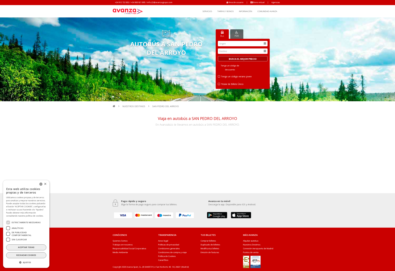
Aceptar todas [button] (26, 247)
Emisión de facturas (210, 252)
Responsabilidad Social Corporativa (129, 248)
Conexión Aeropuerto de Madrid (258, 248)
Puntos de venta (250, 252)
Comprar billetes (208, 241)
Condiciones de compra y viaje (172, 252)
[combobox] (243, 43)
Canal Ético (163, 260)
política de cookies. (35, 215)
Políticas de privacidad (168, 245)
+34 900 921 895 (138, 2)
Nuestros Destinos (251, 245)
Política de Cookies (167, 256)
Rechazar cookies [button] (26, 255)
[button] (26, 262)
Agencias (275, 2)
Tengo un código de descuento (230, 67)
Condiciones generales (169, 248)
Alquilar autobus (250, 241)
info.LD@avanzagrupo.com (159, 2)
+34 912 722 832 (122, 2)
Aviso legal (163, 241)
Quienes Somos (120, 241)
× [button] (45, 184)
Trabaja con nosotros (123, 245)
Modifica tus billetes (210, 248)
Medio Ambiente (120, 252)
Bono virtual (258, 2)
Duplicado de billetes (210, 245)
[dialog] (26, 224)
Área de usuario (236, 2)
